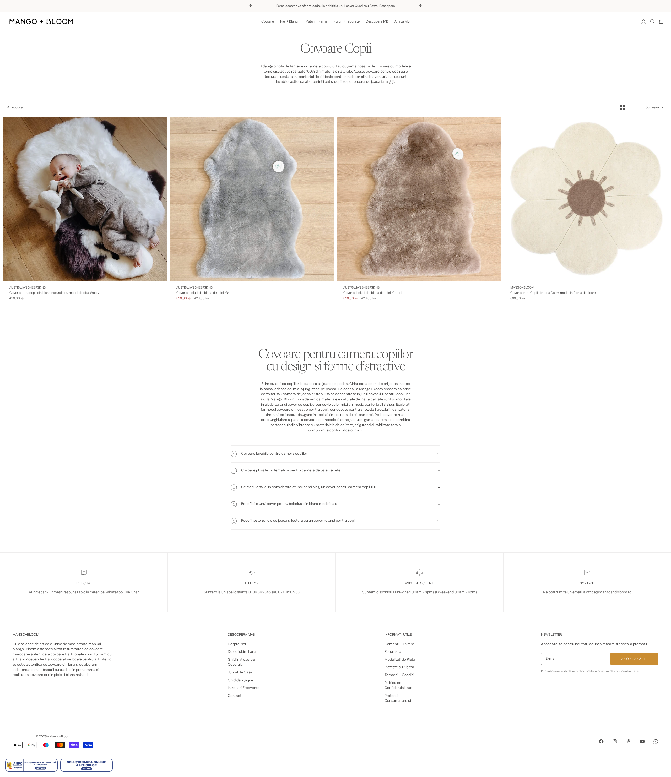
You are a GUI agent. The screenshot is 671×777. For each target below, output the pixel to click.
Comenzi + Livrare (399, 644)
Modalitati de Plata (400, 659)
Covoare (267, 21)
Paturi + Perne (316, 21)
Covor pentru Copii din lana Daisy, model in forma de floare (553, 293)
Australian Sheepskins (27, 287)
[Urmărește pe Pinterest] (628, 741)
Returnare (393, 651)
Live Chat (131, 592)
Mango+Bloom (522, 287)
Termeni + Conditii (399, 675)
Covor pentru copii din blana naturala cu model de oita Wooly (54, 293)
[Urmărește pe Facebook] (601, 741)
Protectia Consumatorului (398, 698)
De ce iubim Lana (242, 651)
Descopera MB (377, 21)
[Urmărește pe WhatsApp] (655, 741)
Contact (234, 695)
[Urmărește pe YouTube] (642, 741)
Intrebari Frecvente (243, 688)
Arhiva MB (402, 21)
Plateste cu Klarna (399, 667)
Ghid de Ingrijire (240, 680)
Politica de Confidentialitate (398, 685)
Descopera (387, 6)
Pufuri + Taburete (347, 21)
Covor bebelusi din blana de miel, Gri (203, 293)
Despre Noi (237, 644)
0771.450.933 (289, 592)
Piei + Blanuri (290, 21)
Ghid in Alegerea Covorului (241, 662)
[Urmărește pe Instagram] (615, 741)
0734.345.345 (259, 592)
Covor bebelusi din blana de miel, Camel (372, 293)
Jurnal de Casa (240, 672)
